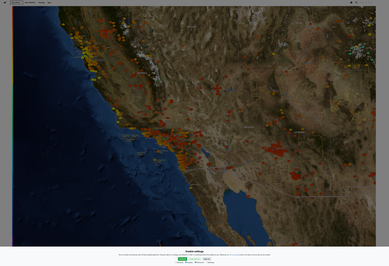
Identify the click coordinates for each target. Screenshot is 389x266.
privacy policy (233, 255)
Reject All (207, 259)
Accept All (183, 259)
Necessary (180, 262)
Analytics (190, 262)
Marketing (211, 262)
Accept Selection (195, 259)
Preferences (200, 262)
